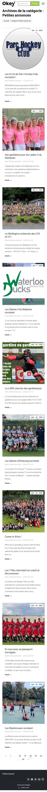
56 (20, 756)
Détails (7, 101)
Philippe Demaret (8, 774)
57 (25, 756)
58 (30, 756)
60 (41, 756)
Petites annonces (15, 81)
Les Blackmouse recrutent (19, 728)
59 (36, 756)
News (7, 81)
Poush (27, 785)
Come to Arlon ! (13, 536)
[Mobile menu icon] (43, 3)
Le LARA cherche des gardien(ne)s (23, 388)
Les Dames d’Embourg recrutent (22, 460)
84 (23, 759)
